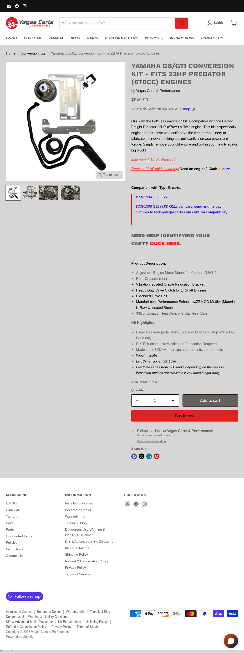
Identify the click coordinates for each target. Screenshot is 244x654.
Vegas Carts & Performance (158, 91)
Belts (75, 38)
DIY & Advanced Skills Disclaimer (90, 541)
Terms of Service (77, 574)
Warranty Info (75, 516)
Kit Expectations (77, 548)
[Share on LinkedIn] (149, 456)
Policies (153, 38)
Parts (92, 38)
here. (226, 169)
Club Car (32, 38)
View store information (151, 441)
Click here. (165, 243)
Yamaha (56, 38)
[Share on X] (141, 456)
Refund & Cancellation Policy (86, 561)
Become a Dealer (78, 510)
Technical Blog (76, 523)
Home (10, 53)
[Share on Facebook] (134, 456)
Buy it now (184, 415)
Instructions (182, 38)
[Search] (181, 23)
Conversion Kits (33, 53)
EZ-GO (11, 38)
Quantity (137, 390)
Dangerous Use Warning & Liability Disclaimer (37, 617)
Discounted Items (121, 38)
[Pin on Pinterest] (156, 456)
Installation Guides (79, 503)
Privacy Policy (75, 567)
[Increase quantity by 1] (173, 400)
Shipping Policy (76, 554)
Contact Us (211, 38)
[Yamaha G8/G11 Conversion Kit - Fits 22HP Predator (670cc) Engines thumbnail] (13, 192)
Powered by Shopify (20, 637)
